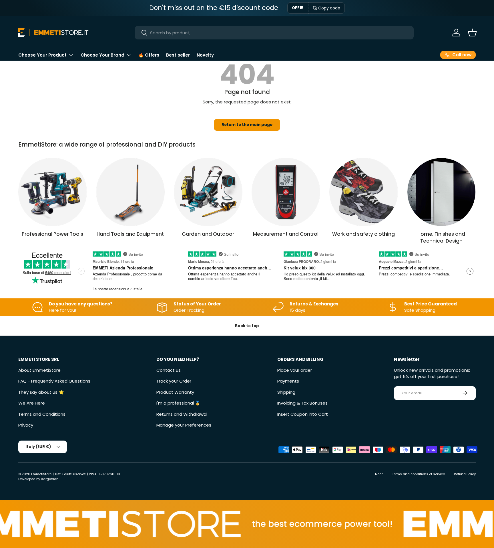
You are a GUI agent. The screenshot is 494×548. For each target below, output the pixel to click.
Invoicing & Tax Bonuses (302, 403)
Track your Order (173, 381)
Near (379, 474)
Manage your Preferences (183, 425)
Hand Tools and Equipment (130, 234)
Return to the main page (247, 124)
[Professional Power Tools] (53, 192)
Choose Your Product (42, 55)
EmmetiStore (41, 474)
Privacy (25, 425)
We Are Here (31, 403)
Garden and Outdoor (208, 234)
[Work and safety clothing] (364, 192)
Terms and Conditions (41, 414)
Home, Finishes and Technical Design (441, 237)
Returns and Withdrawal (181, 414)
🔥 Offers (148, 55)
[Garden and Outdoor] (208, 192)
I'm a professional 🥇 (178, 403)
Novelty (205, 55)
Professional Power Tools (52, 234)
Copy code (329, 8)
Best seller (178, 55)
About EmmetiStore (39, 370)
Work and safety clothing (363, 234)
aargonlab (49, 479)
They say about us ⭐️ (41, 392)
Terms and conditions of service (418, 474)
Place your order (294, 370)
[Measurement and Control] (286, 192)
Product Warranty (175, 392)
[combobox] (274, 32)
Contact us (168, 370)
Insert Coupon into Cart (302, 414)
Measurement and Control (285, 234)
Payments (288, 381)
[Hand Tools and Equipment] (130, 192)
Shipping (286, 392)
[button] (472, 32)
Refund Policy (465, 474)
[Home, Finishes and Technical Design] (441, 192)
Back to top (247, 326)
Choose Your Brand (102, 55)
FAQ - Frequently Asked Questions (54, 381)
